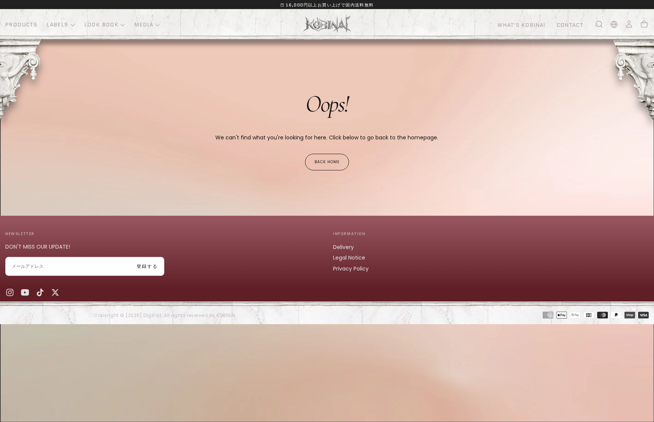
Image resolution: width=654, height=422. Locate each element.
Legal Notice (349, 257)
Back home (327, 162)
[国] (614, 24)
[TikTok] (40, 292)
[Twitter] (55, 292)
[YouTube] (25, 292)
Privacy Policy (351, 268)
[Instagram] (9, 292)
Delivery (343, 247)
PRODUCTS (21, 24)
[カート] (644, 24)
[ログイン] (629, 24)
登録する (147, 266)
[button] (599, 24)
